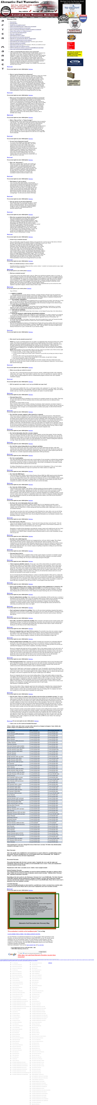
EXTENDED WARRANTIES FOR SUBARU (39, 1097)
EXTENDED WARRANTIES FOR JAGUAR (39, 1018)
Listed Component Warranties (17, 1025)
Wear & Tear (16, 17)
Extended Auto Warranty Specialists (18, 992)
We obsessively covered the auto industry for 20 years (27, 900)
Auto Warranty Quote (35, 1043)
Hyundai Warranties (35, 982)
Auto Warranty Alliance (16, 1013)
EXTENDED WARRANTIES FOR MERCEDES (20, 1074)
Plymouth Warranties (15, 1041)
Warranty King (34, 999)
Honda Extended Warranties (37, 978)
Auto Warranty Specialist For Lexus (38, 1062)
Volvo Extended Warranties (36, 1025)
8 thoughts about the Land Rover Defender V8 (25, 914)
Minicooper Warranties (16, 1034)
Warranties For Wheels (36, 1032)
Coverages (32, 17)
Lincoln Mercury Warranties (17, 1022)
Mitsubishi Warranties (16, 1036)
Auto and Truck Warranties (17, 971)
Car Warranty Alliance (16, 1015)
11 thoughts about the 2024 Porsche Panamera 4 (25, 913)
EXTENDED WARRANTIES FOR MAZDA (39, 1083)
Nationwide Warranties (35, 1055)
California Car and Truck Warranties (38, 1051)
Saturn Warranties (15, 1051)
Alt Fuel (47, 17)
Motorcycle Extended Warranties (18, 1037)
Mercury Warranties (15, 1032)
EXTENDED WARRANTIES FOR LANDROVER (40, 1100)
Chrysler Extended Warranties (17, 982)
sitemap (50, 962)
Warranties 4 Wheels (35, 1030)
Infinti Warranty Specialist (36, 1069)
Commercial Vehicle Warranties (17, 983)
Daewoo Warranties (15, 989)
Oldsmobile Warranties (16, 1039)
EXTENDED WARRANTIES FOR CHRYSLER (39, 1015)
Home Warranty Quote (35, 1044)
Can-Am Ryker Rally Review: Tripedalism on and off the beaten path (31, 907)
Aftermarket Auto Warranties (17, 966)
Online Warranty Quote (36, 1046)
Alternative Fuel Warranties (17, 968)
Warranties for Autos (35, 1029)
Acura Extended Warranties (17, 964)
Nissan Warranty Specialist (36, 1072)
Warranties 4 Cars (35, 1027)
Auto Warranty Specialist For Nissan (38, 1060)
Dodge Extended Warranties (17, 987)
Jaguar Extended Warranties (37, 985)
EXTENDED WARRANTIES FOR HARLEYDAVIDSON (41, 1090)
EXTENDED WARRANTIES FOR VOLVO (19, 1067)
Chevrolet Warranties (16, 980)
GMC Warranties (34, 968)
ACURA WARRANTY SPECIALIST (38, 1079)
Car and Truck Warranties (36, 1039)
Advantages (8, 17)
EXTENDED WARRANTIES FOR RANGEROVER (20, 1072)
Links (52, 17)
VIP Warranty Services (16, 1020)
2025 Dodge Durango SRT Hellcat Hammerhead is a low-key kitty (30, 906)
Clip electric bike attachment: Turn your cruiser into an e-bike (29, 911)
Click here (30, 69)
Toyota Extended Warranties (37, 1022)
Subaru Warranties (15, 1055)
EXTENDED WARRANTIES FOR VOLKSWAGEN (20, 1006)
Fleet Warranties (34, 964)
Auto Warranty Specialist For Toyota (38, 1065)
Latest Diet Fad (15, 1011)
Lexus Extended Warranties (36, 992)
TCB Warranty (14, 1058)
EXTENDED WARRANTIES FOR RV (38, 1088)
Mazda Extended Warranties (17, 1029)
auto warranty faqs (31, 945)
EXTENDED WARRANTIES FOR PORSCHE (20, 1065)
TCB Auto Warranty (15, 1060)
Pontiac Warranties (15, 1043)
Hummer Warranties (35, 980)
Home (2, 17)
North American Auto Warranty (37, 1058)
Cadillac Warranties (15, 978)
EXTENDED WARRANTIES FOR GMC (19, 1062)
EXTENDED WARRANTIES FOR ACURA (39, 1013)
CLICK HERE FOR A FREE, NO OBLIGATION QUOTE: (24, 934)
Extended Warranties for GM (17, 994)
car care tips (41, 945)
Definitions (25, 17)
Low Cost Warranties (15, 1027)
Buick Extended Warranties (17, 975)
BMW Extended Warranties (17, 973)
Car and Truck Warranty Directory (37, 1041)
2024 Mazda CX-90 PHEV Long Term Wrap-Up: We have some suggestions (32, 903)
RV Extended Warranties (16, 1048)
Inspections (40, 17)
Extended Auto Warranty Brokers (37, 1037)
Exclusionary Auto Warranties (17, 990)
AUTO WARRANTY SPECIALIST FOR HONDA (40, 1076)
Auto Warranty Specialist (16, 997)
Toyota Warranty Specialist (36, 1067)
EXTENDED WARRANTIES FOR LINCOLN (39, 1091)
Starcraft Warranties (15, 1053)
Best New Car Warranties (36, 1004)
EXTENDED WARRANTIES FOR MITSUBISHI (40, 1093)
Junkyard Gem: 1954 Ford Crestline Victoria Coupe (26, 905)
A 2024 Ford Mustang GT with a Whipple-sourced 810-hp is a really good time (33, 909)
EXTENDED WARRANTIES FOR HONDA (39, 1008)
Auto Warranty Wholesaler (36, 1102)
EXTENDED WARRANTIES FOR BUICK (39, 1020)
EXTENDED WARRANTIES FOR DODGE (19, 999)
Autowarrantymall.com (35, 1001)
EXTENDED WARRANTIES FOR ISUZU (19, 1004)
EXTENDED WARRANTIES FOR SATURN (39, 1095)
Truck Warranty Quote (35, 994)
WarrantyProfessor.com (36, 1048)
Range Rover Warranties (16, 1046)
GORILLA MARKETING (36, 971)
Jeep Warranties (34, 987)
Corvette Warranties (15, 985)
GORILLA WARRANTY (36, 973)
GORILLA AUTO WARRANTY (37, 975)
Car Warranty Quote (35, 997)
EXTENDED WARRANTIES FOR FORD (19, 1008)
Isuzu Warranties (35, 983)
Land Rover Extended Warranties (37, 990)
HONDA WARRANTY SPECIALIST (38, 1074)
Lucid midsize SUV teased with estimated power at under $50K (29, 910)
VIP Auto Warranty (15, 1018)
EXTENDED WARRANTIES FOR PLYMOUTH (39, 1084)
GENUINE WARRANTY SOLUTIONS (38, 1081)
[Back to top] (10, 66)
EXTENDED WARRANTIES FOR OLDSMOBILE (40, 1098)
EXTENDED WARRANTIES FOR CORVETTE (20, 1001)
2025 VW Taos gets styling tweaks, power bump (26, 902)
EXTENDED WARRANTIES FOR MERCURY (39, 1086)
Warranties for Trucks (35, 1034)
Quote (56, 17)
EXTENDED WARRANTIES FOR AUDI (38, 1006)
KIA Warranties (34, 989)
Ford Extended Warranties (36, 966)
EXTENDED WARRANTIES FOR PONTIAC (19, 1069)
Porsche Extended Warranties (17, 1044)
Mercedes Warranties (16, 1030)
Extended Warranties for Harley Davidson (39, 1036)
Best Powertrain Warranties (36, 1053)
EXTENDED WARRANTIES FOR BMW (38, 1011)
